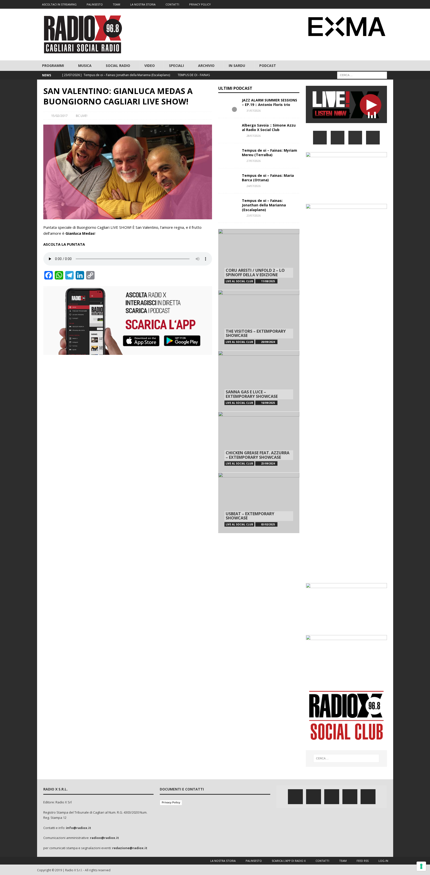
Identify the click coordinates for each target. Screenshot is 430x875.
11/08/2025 (268, 281)
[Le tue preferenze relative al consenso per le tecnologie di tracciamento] (421, 866)
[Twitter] (359, 4)
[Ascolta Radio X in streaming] (346, 120)
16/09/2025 (268, 403)
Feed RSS (363, 861)
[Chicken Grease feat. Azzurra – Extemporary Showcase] (258, 442)
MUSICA (85, 65)
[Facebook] (350, 4)
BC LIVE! (81, 115)
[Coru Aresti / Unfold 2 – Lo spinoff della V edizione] (258, 259)
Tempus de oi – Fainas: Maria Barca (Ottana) (268, 177)
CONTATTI (172, 4)
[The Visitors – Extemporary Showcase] (258, 320)
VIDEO (149, 65)
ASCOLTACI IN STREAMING (59, 4)
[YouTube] (373, 137)
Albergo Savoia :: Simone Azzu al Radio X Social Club (269, 127)
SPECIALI (176, 65)
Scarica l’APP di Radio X (289, 861)
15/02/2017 (59, 115)
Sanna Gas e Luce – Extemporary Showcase (252, 394)
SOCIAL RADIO (118, 65)
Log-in (383, 861)
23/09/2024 (268, 463)
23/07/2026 (254, 215)
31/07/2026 (254, 110)
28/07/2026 (254, 136)
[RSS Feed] (388, 4)
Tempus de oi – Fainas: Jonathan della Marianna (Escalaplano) (264, 205)
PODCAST (267, 65)
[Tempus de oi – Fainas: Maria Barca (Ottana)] (228, 180)
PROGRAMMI (53, 65)
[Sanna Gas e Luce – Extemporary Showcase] (258, 381)
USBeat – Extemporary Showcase (250, 516)
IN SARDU (237, 65)
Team (343, 861)
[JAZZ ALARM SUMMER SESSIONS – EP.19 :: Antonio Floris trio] (228, 105)
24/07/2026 (254, 186)
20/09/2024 (268, 342)
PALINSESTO (95, 4)
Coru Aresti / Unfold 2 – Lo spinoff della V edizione (255, 272)
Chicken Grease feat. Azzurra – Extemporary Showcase (257, 455)
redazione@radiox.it (129, 848)
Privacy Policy (171, 802)
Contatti (322, 861)
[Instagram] (369, 4)
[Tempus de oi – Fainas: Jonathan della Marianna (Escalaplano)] (228, 205)
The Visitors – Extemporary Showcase (256, 333)
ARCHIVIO (206, 65)
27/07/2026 (254, 161)
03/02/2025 (268, 524)
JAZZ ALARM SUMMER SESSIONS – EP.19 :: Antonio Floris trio (269, 102)
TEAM (116, 4)
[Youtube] (379, 4)
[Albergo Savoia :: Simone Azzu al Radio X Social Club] (228, 130)
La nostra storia (223, 861)
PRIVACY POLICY (200, 4)
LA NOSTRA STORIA (143, 4)
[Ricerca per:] (362, 75)
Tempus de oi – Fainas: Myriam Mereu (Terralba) (269, 152)
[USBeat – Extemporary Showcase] (258, 502)
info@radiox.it (78, 828)
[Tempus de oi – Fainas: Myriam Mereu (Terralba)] (228, 155)
